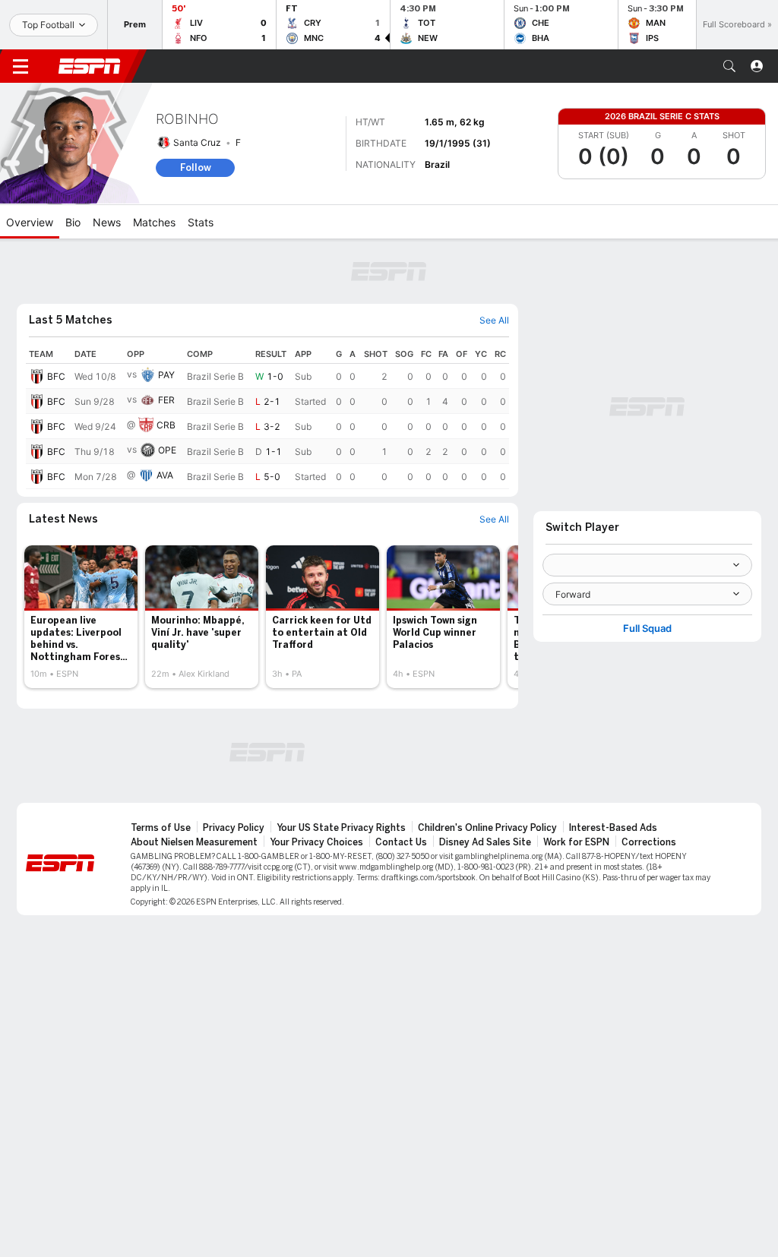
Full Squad (647, 628)
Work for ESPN (576, 842)
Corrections (648, 842)
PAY (166, 375)
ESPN (90, 66)
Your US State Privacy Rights (341, 828)
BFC (56, 376)
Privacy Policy (233, 828)
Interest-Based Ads (613, 828)
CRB (166, 425)
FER (166, 400)
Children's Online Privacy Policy (487, 828)
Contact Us (401, 842)
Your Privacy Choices (316, 842)
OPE (167, 450)
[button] (729, 66)
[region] (267, 417)
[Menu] (20, 66)
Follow (195, 167)
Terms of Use (161, 828)
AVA (165, 475)
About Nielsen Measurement (194, 842)
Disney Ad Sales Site (485, 842)
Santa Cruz (197, 142)
